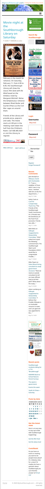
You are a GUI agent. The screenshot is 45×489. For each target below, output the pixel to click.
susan (7, 40)
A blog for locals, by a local (33, 3)
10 (37, 409)
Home (5, 483)
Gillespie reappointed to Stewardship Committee (33, 234)
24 (37, 414)
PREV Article (8, 148)
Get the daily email (35, 442)
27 (29, 416)
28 (31, 416)
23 (35, 414)
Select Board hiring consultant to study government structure (35, 267)
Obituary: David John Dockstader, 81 (34, 181)
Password (33, 135)
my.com (13, 2)
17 (37, 411)
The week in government (33, 383)
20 (29, 414)
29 (33, 416)
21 (31, 414)
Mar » (35, 418)
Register (31, 163)
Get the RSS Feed (34, 439)
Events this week (34, 387)
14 (31, 411)
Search (40, 42)
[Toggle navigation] (40, 13)
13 (29, 411)
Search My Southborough (35, 36)
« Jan (30, 418)
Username (34, 121)
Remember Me (35, 150)
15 (33, 411)
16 (35, 411)
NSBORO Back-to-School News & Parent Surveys (34, 377)
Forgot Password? (34, 165)
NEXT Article (20, 148)
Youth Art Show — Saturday (34, 391)
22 (33, 414)
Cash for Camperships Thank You (33, 204)
